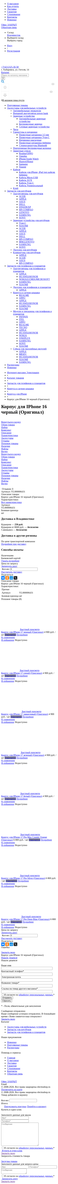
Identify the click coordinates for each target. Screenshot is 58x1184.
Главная (11, 1057)
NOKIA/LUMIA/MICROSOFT (34, 279)
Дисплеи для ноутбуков (25, 250)
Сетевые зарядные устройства (34, 126)
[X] (15, 578)
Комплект (6, 462)
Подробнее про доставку (13, 544)
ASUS (22, 201)
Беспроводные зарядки (30, 124)
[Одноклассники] (7, 578)
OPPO (22, 298)
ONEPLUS (24, 338)
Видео (4, 483)
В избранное (7, 640)
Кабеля (16, 169)
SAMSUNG (25, 215)
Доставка (12, 9)
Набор (4, 459)
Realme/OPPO (26, 153)
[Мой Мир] (11, 578)
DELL (22, 204)
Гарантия (12, 11)
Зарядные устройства (24, 116)
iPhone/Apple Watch (29, 159)
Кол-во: (6, 569)
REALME (24, 295)
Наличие (5, 478)
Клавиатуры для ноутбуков (26, 252)
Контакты (12, 17)
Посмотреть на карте (11, 1089)
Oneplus (23, 156)
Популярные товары (17, 105)
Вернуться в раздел (11, 454)
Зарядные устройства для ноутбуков (31, 220)
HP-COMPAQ (26, 209)
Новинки (12, 19)
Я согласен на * (29, 1148)
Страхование (13, 14)
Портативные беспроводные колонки (32, 148)
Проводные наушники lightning (35, 142)
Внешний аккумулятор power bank (30, 113)
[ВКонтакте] (3, 578)
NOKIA (23, 335)
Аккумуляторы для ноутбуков (28, 193)
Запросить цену (9, 566)
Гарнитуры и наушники (25, 132)
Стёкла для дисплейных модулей (30, 349)
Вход (9, 45)
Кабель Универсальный (31, 185)
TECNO (23, 327)
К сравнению (8, 637)
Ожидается (10, 634)
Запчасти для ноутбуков (19, 191)
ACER (22, 196)
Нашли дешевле (9, 957)
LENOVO (24, 212)
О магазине (13, 3)
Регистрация (13, 51)
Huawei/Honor (26, 161)
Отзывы (5, 473)
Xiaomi (22, 167)
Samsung (23, 164)
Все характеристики (11, 502)
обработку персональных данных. (36, 994)
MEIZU (23, 354)
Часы (15, 129)
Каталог (5, 72)
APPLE (22, 199)
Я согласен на (29, 994)
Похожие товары (9, 475)
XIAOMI (23, 225)
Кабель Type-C (26, 183)
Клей (15, 188)
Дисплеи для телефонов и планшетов (32, 287)
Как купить (13, 6)
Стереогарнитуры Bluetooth (33, 145)
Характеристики (9, 467)
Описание (6, 465)
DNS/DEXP (25, 207)
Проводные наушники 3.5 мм (34, 134)
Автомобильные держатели (27, 110)
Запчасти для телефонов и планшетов (26, 266)
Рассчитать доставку (11, 572)
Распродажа (13, 365)
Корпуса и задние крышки (26, 292)
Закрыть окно (8, 952)
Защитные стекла (22, 151)
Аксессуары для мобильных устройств (26, 108)
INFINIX (23, 316)
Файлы (4, 481)
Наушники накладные (30, 140)
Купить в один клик (11, 1150)
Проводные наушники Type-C (34, 137)
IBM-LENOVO (26, 241)
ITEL (21, 319)
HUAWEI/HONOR (28, 276)
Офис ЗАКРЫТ (9, 24)
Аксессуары (7, 470)
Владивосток (13, 35)
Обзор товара (8, 457)
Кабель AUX (25, 180)
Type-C (22, 223)
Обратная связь (9, 27)
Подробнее (22, 634)
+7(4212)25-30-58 (10, 67)
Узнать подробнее (10, 561)
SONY (22, 217)
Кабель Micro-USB (28, 177)
